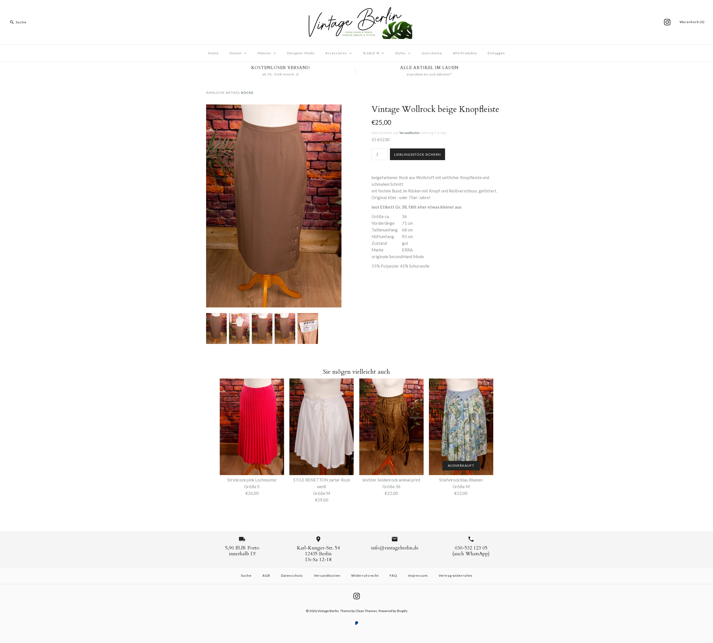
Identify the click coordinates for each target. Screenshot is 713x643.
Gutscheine (432, 53)
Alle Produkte (465, 53)
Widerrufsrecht (365, 575)
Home (213, 53)
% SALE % (373, 53)
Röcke (247, 93)
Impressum (418, 575)
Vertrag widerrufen (455, 575)
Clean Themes (366, 611)
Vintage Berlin (328, 611)
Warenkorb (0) (692, 22)
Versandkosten (409, 133)
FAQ (393, 575)
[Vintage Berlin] (356, 8)
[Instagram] (667, 22)
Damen (237, 53)
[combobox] (43, 22)
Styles (403, 53)
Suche (246, 575)
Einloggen (496, 53)
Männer (267, 53)
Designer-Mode (300, 53)
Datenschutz (292, 575)
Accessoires (338, 53)
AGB (266, 575)
